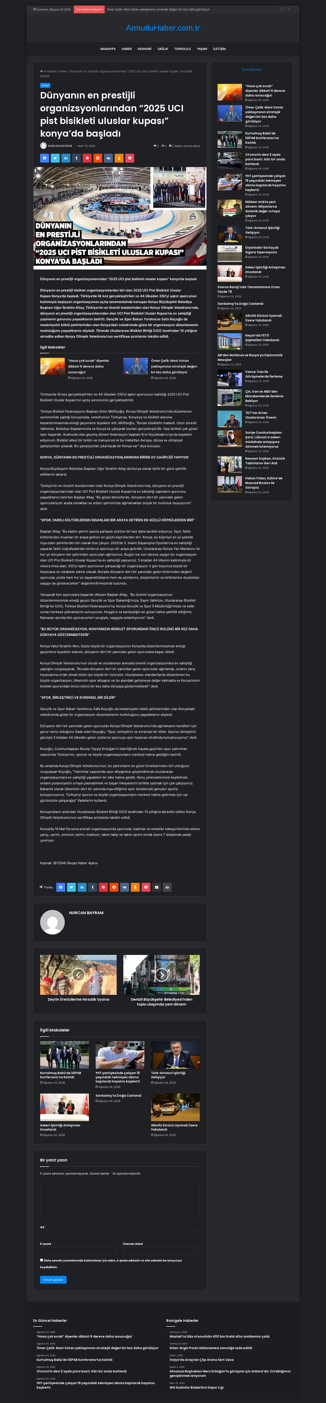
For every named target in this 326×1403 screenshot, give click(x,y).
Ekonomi (144, 49)
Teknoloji (182, 49)
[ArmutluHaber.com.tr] (163, 27)
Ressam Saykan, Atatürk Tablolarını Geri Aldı (265, 460)
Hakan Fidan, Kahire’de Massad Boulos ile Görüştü (264, 483)
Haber (127, 49)
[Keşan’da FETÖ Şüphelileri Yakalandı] (230, 341)
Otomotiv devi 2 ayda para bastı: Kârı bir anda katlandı (265, 159)
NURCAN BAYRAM (60, 146)
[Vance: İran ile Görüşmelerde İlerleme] (230, 378)
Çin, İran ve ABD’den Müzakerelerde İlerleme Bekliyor (264, 396)
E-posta (46, 1244)
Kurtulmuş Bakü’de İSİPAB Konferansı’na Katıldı (138, 9)
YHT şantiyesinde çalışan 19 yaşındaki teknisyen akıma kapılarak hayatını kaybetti (118, 1077)
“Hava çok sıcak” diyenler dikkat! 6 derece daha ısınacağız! (88, 366)
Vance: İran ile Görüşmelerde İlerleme (264, 374)
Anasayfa (108, 49)
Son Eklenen (252, 69)
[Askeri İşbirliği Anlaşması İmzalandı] (64, 1107)
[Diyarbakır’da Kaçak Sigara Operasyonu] (230, 253)
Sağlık (163, 49)
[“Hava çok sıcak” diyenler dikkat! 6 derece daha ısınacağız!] (52, 366)
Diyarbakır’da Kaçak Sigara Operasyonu (262, 249)
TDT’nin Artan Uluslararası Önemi (260, 415)
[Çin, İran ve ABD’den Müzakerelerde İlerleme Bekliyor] (230, 397)
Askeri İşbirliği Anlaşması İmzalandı (60, 1127)
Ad (43, 1227)
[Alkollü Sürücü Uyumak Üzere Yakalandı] (175, 1107)
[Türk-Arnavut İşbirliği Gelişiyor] (175, 1055)
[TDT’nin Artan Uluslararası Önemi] (230, 419)
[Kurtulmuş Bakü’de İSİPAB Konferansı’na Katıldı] (64, 1055)
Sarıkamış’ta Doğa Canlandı (118, 1095)
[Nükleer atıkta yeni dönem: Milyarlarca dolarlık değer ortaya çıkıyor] (230, 208)
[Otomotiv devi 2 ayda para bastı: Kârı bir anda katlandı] (230, 160)
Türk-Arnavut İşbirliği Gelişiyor (168, 1075)
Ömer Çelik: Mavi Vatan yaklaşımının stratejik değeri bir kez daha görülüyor (174, 366)
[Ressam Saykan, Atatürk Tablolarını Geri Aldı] (230, 464)
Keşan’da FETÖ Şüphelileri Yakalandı (262, 337)
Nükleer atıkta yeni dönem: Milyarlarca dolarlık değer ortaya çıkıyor (262, 209)
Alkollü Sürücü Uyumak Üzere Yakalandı (174, 1127)
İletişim (219, 49)
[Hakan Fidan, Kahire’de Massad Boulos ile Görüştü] (230, 484)
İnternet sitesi (133, 1244)
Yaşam (202, 49)
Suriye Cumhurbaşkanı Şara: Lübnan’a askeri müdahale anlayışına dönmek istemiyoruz (263, 439)
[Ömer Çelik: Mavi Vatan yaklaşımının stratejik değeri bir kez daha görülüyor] (135, 366)
